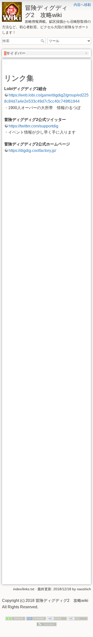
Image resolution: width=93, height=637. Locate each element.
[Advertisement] (46, 370)
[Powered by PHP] (36, 618)
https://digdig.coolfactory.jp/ (32, 150)
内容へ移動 (82, 5)
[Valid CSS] (78, 618)
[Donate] (15, 618)
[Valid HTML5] (57, 618)
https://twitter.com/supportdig (33, 126)
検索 (43, 41)
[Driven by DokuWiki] (47, 624)
